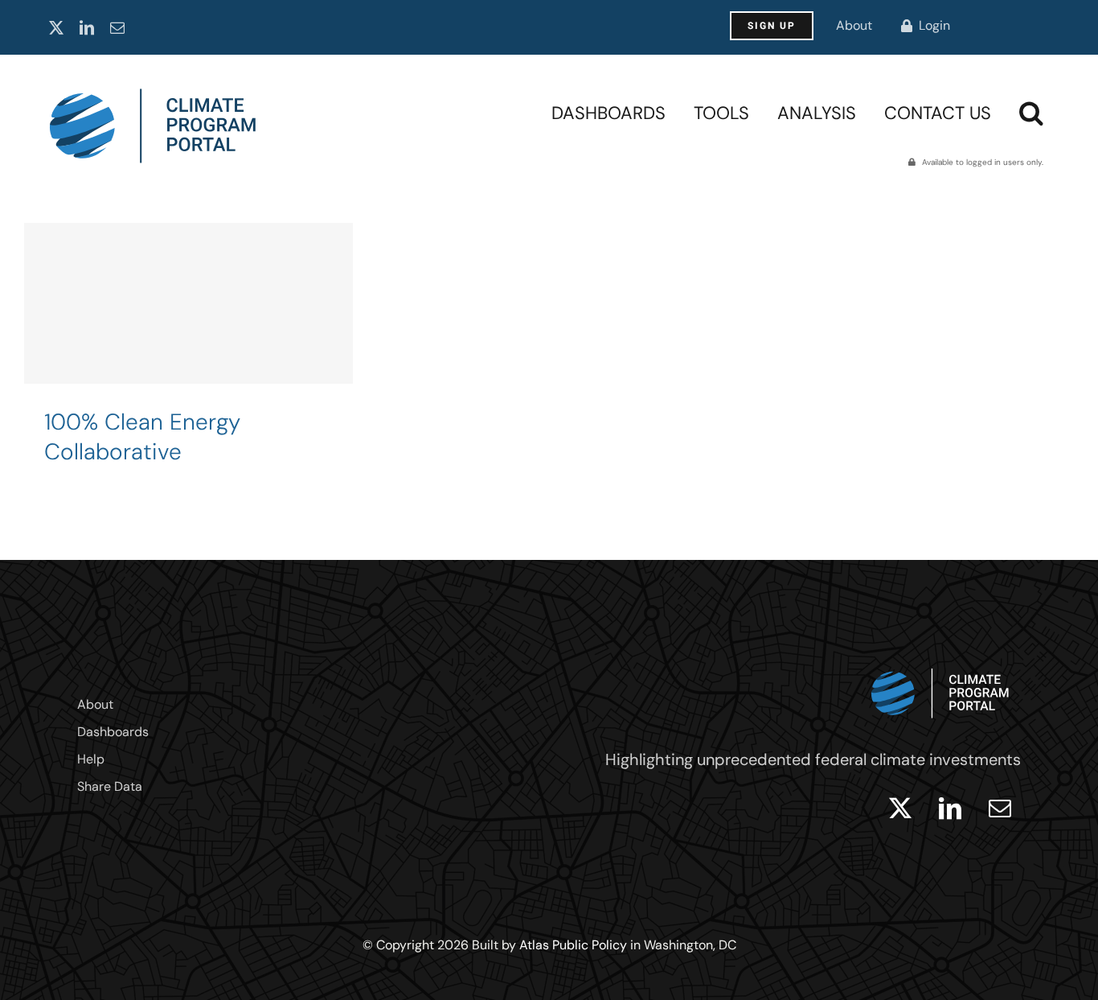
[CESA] (188, 359)
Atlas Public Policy (573, 944)
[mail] (117, 27)
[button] (1031, 112)
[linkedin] (87, 27)
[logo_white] (940, 664)
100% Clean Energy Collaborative (142, 437)
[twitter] (56, 27)
